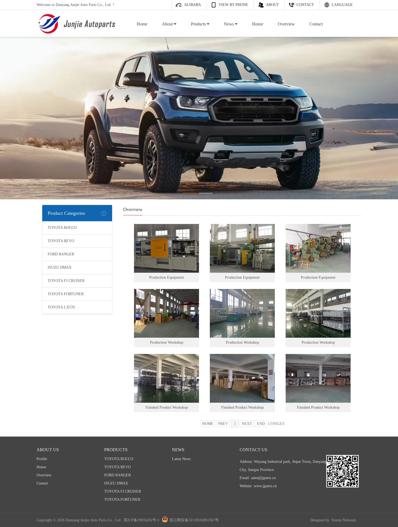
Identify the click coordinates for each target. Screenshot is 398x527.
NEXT (247, 424)
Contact (316, 24)
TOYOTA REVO (61, 241)
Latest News (181, 459)
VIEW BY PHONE (233, 5)
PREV (223, 424)
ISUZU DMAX (59, 267)
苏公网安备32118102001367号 (194, 520)
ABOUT (272, 5)
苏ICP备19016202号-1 (141, 520)
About (168, 24)
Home (142, 24)
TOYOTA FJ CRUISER (66, 281)
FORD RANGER (61, 254)
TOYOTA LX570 (61, 307)
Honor (257, 24)
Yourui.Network (343, 520)
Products (199, 24)
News (229, 24)
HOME (207, 424)
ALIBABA (192, 5)
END (261, 424)
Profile (42, 459)
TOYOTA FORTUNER (66, 294)
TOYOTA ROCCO (62, 228)
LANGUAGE (342, 5)
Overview (286, 24)
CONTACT (305, 5)
